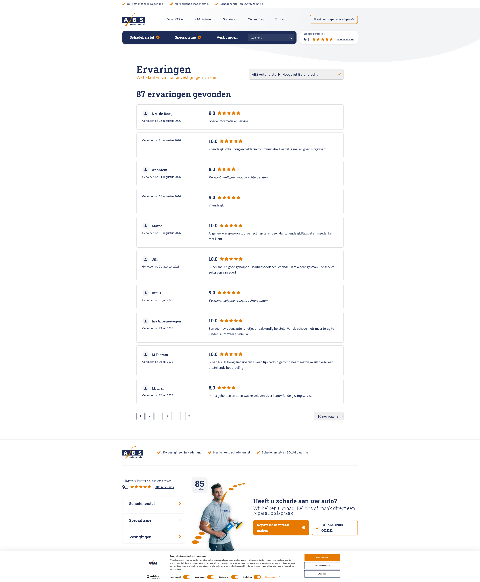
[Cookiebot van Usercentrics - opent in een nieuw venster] (153, 577)
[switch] (210, 577)
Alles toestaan (322, 557)
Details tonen (271, 577)
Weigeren (322, 574)
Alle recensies (164, 487)
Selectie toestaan (322, 566)
